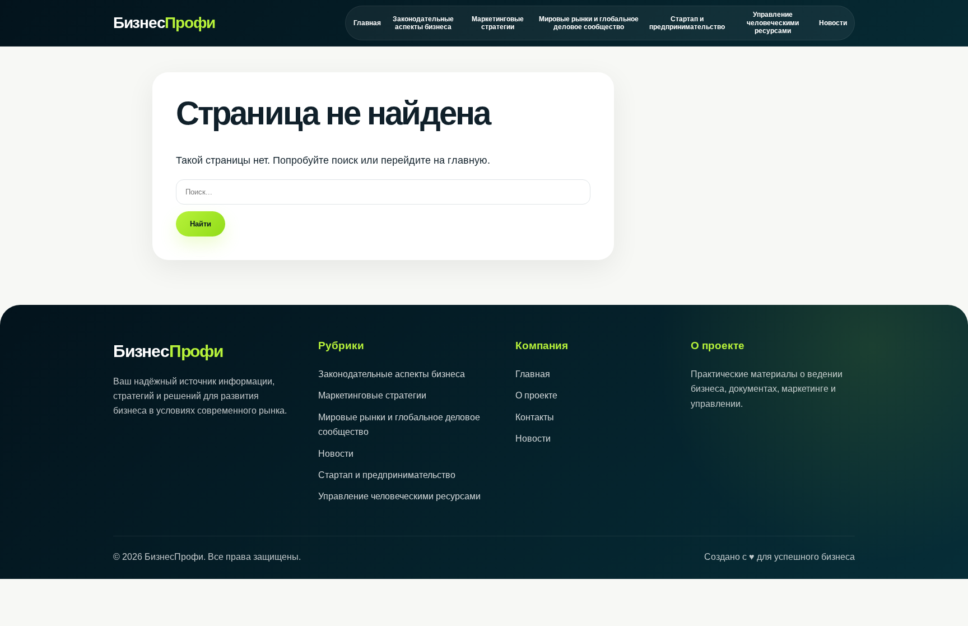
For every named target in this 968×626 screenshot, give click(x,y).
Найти (200, 224)
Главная (367, 23)
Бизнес (164, 22)
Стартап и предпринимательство (686, 23)
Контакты (534, 417)
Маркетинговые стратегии (498, 23)
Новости (832, 23)
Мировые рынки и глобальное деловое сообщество (589, 23)
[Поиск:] (383, 191)
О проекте (536, 395)
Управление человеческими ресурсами (773, 23)
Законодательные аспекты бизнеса (423, 23)
